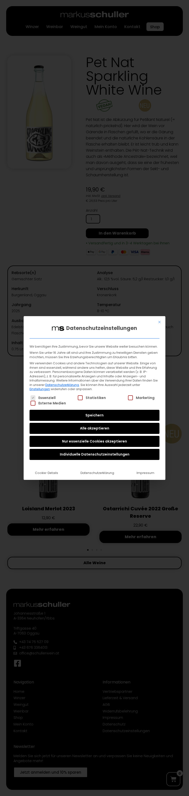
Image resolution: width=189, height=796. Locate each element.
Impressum (145, 473)
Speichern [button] (94, 415)
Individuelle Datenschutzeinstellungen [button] (94, 454)
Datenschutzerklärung (62, 385)
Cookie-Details (46, 473)
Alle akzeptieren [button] (94, 428)
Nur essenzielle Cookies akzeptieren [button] (94, 441)
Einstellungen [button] (40, 389)
